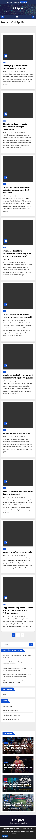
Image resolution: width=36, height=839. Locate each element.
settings (14, 833)
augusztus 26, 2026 (12, 770)
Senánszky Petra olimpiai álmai (16, 433)
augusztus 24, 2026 (12, 808)
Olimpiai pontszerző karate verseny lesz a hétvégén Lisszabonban (15, 127)
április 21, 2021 (9, 436)
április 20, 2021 (9, 555)
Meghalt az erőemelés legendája (17, 552)
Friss (4, 62)
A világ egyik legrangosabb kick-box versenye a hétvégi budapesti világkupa (18, 786)
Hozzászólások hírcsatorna (11, 715)
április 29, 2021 (9, 132)
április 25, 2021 (9, 262)
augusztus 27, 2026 (12, 750)
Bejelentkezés (7, 706)
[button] (30, 17)
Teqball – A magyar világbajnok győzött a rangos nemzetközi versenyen (17, 190)
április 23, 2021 (9, 320)
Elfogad (5, 836)
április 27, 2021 (9, 196)
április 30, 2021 (9, 71)
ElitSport (18, 8)
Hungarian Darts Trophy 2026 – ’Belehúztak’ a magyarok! (16, 748)
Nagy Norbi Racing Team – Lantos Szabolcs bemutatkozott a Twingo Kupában (18, 610)
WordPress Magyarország (11, 719)
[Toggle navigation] (17, 17)
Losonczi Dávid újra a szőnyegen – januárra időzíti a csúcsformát (17, 767)
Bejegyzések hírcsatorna (10, 710)
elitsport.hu (21, 71)
